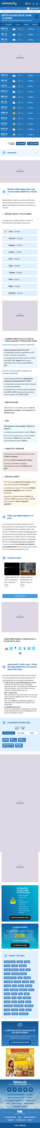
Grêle (10, 279)
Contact (29, 1097)
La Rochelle (8, 982)
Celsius (18, 360)
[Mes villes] (30, 4)
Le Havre (17, 982)
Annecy (7, 966)
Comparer (9, 24)
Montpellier (14, 990)
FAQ (8, 1103)
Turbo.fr (29, 1120)
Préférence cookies (20, 1106)
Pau (19, 998)
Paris (14, 998)
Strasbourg (28, 1006)
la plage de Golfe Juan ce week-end (22, 542)
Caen (28, 970)
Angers (27, 962)
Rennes (21, 1002)
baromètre (15, 463)
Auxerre (14, 966)
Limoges (7, 986)
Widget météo (30, 1100)
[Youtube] (20, 1090)
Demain (26, 24)
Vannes (15, 1014)
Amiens (19, 962)
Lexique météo (17, 1103)
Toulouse (14, 1010)
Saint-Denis (8, 1006)
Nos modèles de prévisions (14, 1100)
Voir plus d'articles (20, 596)
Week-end (35, 24)
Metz (6, 990)
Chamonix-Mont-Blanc (19, 974)
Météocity (5, 11)
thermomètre (9, 379)
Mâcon (21, 986)
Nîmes (27, 994)
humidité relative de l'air (23, 454)
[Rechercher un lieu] (33, 3)
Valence (7, 1014)
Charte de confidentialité (15, 1095)
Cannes (7, 974)
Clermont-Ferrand (10, 978)
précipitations (8, 410)
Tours (22, 1010)
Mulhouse (23, 990)
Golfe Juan (29, 532)
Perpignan (27, 998)
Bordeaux (23, 966)
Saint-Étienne (19, 1006)
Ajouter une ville (34, 8)
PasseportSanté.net (29, 1117)
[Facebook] (9, 1090)
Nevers (14, 994)
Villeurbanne (23, 1014)
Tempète (12, 273)
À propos (29, 1095)
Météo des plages (25, 11)
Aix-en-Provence (10, 962)
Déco (19, 1117)
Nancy (31, 990)
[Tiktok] (25, 1090)
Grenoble (27, 978)
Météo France (14, 11)
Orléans (7, 998)
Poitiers (7, 1002)
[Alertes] (26, 4)
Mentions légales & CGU (16, 1097)
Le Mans (25, 982)
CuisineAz (11, 1120)
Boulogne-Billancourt (11, 970)
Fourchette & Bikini (10, 1117)
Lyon (14, 986)
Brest (22, 970)
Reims (14, 1002)
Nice (20, 994)
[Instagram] (30, 1090)
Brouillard (12, 293)
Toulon (7, 1010)
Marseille (28, 986)
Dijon (19, 978)
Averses (11, 252)
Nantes (7, 994)
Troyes (28, 1010)
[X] (14, 1090)
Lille (32, 982)
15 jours (17, 24)
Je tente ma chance (20, 945)
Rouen (28, 1002)
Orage (11, 266)
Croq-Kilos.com (20, 1120)
